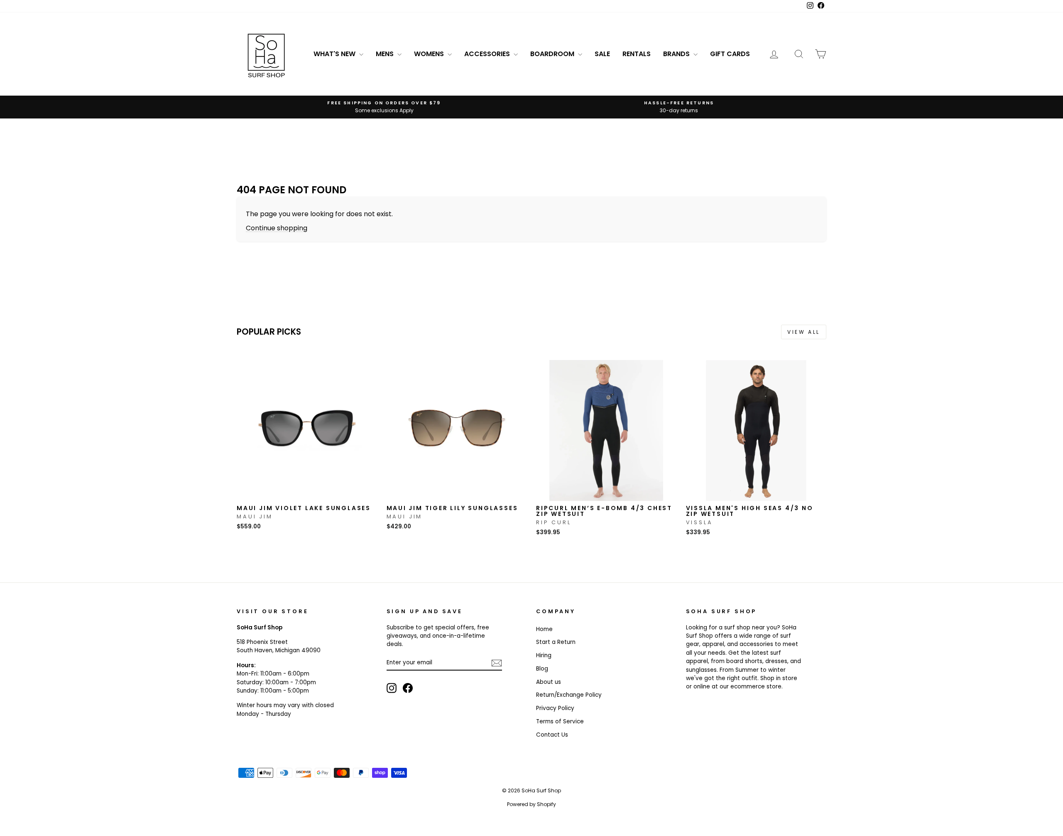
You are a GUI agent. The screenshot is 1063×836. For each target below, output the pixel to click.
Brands (677, 54)
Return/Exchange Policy (569, 695)
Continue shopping (276, 228)
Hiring (543, 655)
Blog (542, 669)
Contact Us (552, 735)
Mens (385, 54)
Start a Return (556, 642)
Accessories (488, 54)
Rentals (636, 54)
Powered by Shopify (531, 804)
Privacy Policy (555, 708)
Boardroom (553, 54)
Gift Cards (730, 54)
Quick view (307, 492)
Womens (430, 54)
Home (544, 629)
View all (803, 331)
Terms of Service (560, 721)
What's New (335, 54)
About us (548, 682)
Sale (602, 54)
